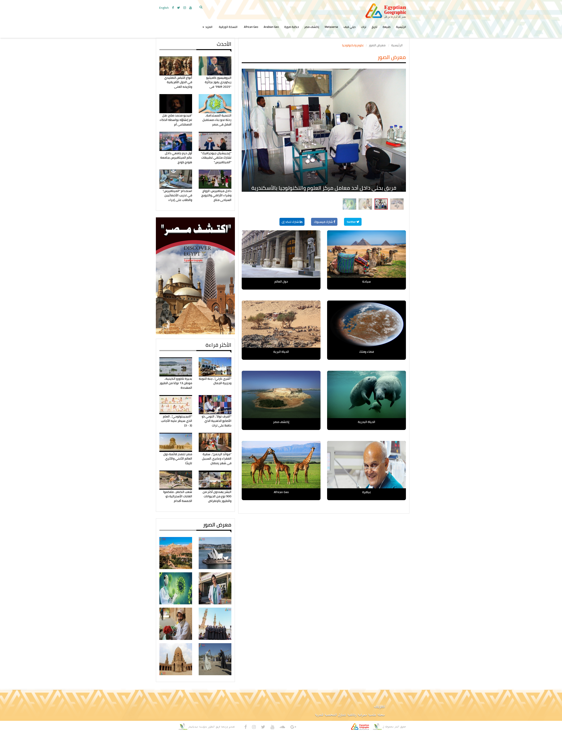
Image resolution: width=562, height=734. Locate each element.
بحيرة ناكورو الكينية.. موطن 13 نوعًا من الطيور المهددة (176, 383)
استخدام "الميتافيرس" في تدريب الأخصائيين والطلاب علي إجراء (177, 195)
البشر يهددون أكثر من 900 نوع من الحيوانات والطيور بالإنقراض (217, 496)
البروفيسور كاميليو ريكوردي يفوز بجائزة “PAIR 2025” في (218, 82)
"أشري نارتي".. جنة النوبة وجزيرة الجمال (215, 381)
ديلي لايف (350, 26)
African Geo (251, 26)
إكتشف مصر (311, 26)
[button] (254, 113)
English (164, 8)
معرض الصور (377, 45)
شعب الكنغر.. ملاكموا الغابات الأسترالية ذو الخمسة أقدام (177, 496)
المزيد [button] (209, 26)
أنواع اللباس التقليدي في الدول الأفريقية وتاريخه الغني (178, 82)
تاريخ (374, 26)
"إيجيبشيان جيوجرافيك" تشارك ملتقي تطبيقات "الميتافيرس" (216, 157)
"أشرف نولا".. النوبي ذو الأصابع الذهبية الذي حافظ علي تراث (216, 421)
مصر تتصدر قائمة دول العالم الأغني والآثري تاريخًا (177, 458)
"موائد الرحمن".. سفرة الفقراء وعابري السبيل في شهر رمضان (216, 458)
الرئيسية (401, 26)
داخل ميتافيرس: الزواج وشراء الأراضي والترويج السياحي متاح (216, 195)
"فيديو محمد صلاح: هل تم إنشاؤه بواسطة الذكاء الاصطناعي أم (176, 120)
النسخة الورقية (228, 26)
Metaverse (331, 26)
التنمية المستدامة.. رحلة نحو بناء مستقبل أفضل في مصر (216, 120)
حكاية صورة (291, 26)
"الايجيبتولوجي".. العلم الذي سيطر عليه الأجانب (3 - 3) (176, 421)
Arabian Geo (271, 26)
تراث (363, 26)
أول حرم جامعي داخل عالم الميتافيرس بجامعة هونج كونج (176, 157)
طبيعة (387, 26)
